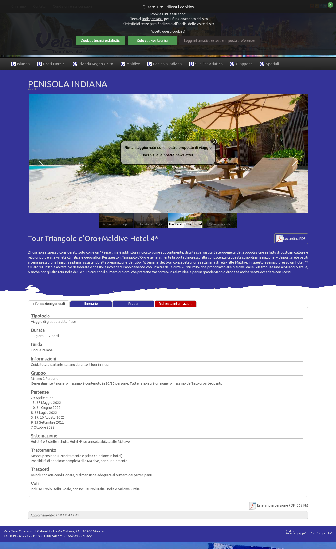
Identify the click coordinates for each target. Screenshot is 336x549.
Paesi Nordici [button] (54, 64)
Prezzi (133, 304)
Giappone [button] (244, 64)
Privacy (86, 536)
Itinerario (91, 304)
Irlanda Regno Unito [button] (96, 64)
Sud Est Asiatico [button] (209, 64)
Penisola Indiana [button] (167, 64)
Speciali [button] (272, 64)
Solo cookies (152, 41)
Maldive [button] (133, 64)
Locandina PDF (294, 239)
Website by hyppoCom (297, 533)
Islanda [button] (23, 64)
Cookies (72, 536)
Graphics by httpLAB (321, 533)
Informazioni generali (49, 304)
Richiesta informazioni (175, 304)
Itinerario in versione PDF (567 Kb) (282, 505)
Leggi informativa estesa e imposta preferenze (219, 41)
